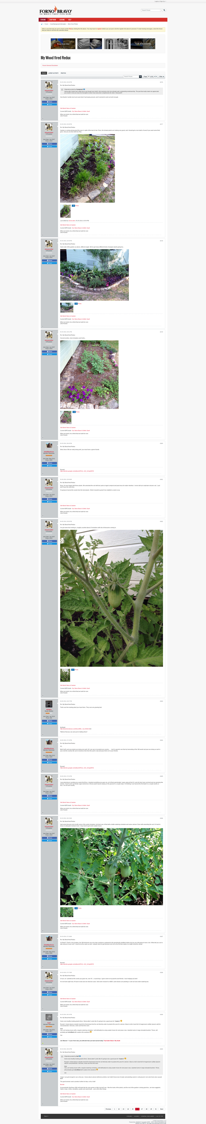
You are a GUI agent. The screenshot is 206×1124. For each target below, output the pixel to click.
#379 (161, 332)
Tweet (50, 104)
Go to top (159, 1116)
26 (137, 1109)
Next (161, 1109)
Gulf (49, 1023)
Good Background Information (58, 24)
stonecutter (49, 90)
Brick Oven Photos (73, 24)
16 (119, 1109)
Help (69, 20)
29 (151, 1109)
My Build (117, 1040)
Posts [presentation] (44, 73)
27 (142, 1109)
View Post (84, 89)
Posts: (47, 99)
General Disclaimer (147, 1116)
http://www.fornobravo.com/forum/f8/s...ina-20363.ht (75, 729)
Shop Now (52, 20)
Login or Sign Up (160, 1)
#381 (161, 479)
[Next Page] (156, 76)
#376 (161, 82)
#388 (161, 972)
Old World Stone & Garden (68, 108)
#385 (161, 776)
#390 (161, 1049)
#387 (161, 936)
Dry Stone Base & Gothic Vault (81, 111)
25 (132, 1109)
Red (45, 1116)
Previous (108, 1109)
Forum (46, 24)
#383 (161, 701)
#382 (161, 521)
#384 (161, 740)
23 (123, 1109)
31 (156, 1109)
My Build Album (109, 1040)
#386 (161, 818)
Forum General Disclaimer (50, 65)
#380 (161, 443)
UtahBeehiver (49, 452)
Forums (43, 20)
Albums (62, 20)
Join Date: (46, 97)
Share (50, 101)
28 (146, 1109)
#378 (161, 241)
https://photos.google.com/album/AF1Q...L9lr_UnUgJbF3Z (77, 471)
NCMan (49, 709)
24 (128, 1109)
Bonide (62, 1084)
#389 (161, 1014)
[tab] (44, 73)
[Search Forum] (164, 10)
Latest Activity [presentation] (53, 73)
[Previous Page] (154, 76)
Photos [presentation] (63, 73)
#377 (161, 124)
